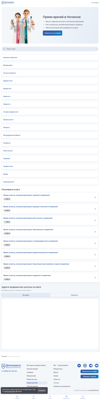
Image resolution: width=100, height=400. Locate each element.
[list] (50, 119)
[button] (96, 49)
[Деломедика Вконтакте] (79, 365)
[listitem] (50, 57)
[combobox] (50, 49)
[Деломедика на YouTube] (96, 365)
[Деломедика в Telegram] (91, 365)
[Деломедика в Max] (85, 365)
